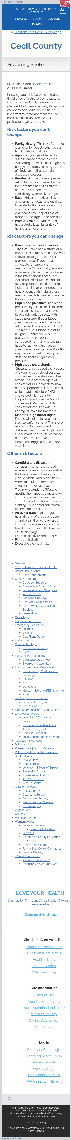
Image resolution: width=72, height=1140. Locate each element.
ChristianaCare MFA (44, 1075)
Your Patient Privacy (44, 1001)
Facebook (13, 923)
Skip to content (12, 2)
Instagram (41, 923)
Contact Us (36, 11)
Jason (36, 84)
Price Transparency (36, 1122)
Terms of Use (44, 995)
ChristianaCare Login (44, 1050)
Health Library (44, 959)
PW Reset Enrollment (44, 1081)
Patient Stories (44, 966)
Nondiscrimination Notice (44, 1008)
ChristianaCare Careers (44, 947)
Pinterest (50, 923)
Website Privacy (44, 1014)
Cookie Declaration (44, 1020)
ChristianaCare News (44, 953)
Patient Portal (44, 1062)
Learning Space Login (44, 1056)
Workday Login (44, 1069)
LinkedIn (32, 923)
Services (20, 563)
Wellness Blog (44, 972)
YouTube (61, 923)
